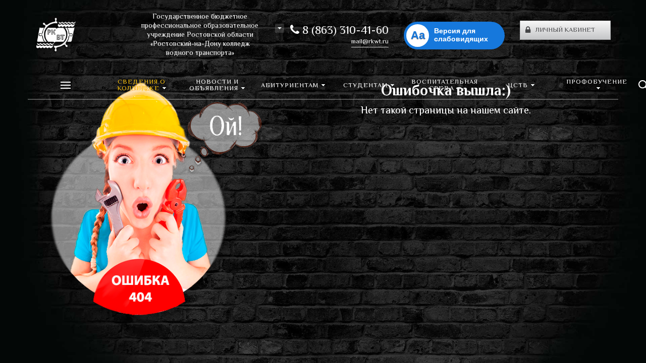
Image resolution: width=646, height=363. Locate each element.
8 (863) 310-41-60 (344, 31)
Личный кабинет (565, 30)
